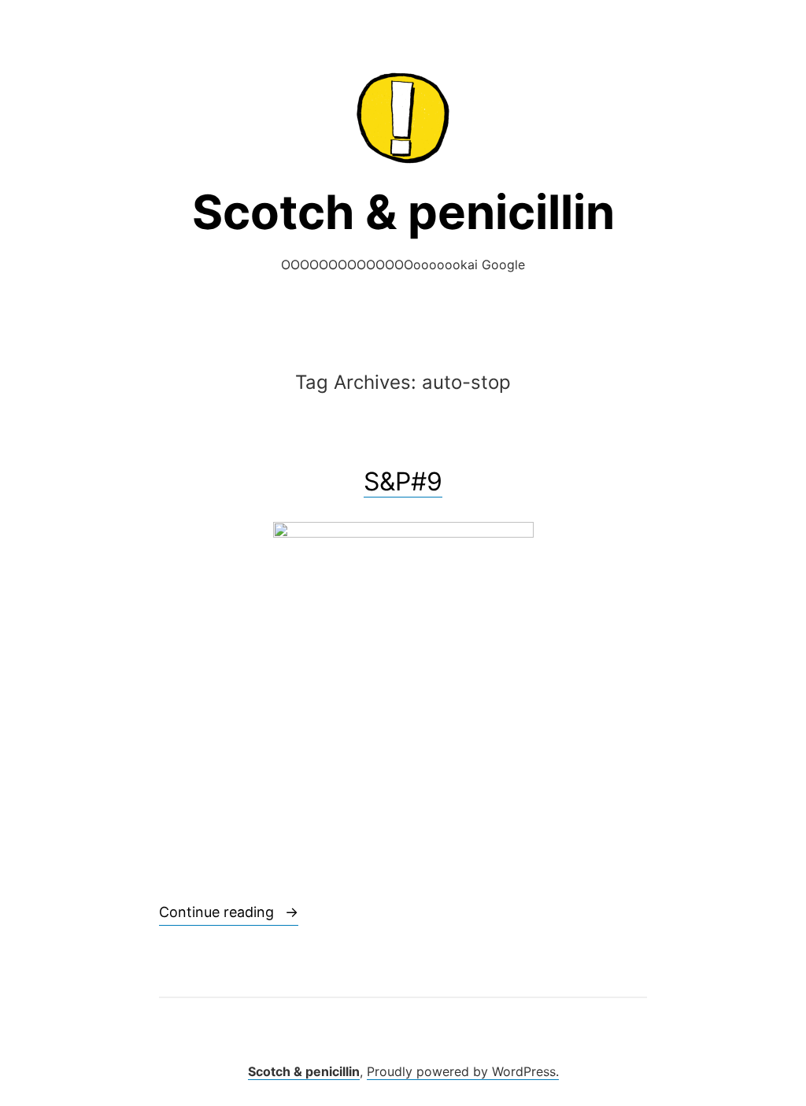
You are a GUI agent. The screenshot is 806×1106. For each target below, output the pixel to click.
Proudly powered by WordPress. (463, 1071)
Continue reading (228, 911)
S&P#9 (403, 481)
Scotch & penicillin (403, 211)
